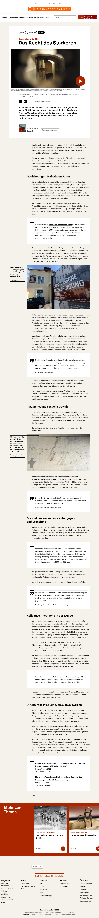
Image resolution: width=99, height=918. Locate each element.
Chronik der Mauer (68, 914)
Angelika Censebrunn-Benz (60, 224)
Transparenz (84, 892)
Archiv (47, 17)
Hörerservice (65, 883)
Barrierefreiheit (85, 901)
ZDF (40, 914)
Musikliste (40, 17)
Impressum (70, 912)
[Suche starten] (74, 17)
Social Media (64, 886)
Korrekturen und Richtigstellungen (86, 897)
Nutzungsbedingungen (53, 912)
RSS (41, 892)
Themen (5, 17)
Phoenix (48, 914)
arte (56, 914)
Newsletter (44, 889)
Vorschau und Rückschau (6, 884)
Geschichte (32, 32)
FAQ (41, 883)
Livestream (25, 883)
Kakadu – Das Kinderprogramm (7, 898)
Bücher (22, 32)
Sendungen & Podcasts (27, 17)
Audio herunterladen (43, 101)
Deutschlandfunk (41, 4)
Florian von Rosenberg (78, 527)
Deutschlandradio (86, 883)
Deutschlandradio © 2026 (49, 910)
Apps (42, 886)
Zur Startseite (37, 867)
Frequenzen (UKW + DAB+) (28, 887)
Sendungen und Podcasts (7, 890)
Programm (14, 17)
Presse (82, 886)
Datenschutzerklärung (33, 912)
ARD (33, 914)
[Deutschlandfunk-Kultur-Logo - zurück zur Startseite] (49, 9)
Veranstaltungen (46, 895)
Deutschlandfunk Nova (56, 4)
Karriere (83, 889)
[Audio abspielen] (80, 81)
